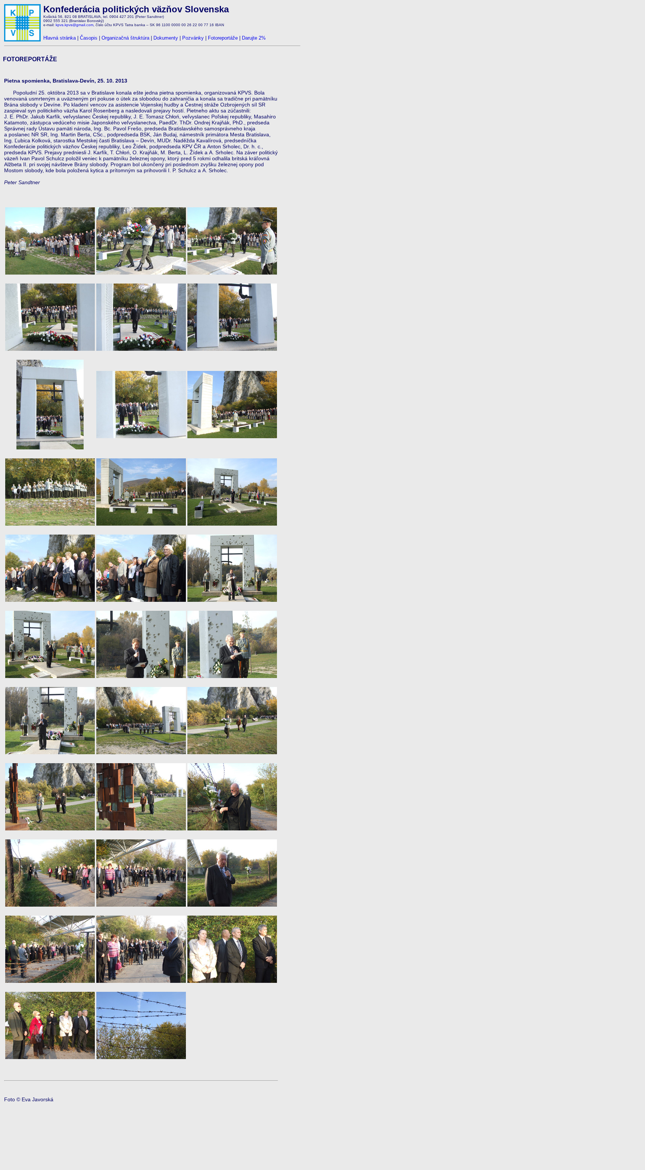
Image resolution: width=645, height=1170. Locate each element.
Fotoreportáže (223, 38)
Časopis (88, 38)
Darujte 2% (254, 38)
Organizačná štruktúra (125, 38)
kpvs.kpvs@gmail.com (74, 25)
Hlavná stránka (59, 38)
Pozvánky (193, 38)
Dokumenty (165, 38)
